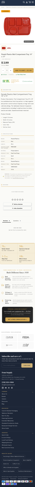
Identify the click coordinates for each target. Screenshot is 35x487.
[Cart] (29, 2)
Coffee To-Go (16, 464)
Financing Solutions (7, 418)
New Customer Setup (8, 447)
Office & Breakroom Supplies (11, 467)
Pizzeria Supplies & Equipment (11, 460)
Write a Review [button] (18, 204)
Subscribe (27, 365)
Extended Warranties (8, 420)
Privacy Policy (5, 478)
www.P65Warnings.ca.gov (18, 178)
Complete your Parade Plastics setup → (15, 81)
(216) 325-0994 (8, 382)
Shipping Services (7, 442)
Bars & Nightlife (27, 460)
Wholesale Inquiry (7, 445)
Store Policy (13, 478)
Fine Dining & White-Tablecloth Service (13, 456)
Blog (3, 404)
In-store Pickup (6, 437)
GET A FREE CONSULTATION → (17, 319)
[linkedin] (3, 388)
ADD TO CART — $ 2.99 (23, 70)
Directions (5, 401)
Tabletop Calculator (7, 413)
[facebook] (9, 388)
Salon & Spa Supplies (9, 471)
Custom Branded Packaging (10, 410)
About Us (4, 394)
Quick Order (5, 435)
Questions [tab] (16, 220)
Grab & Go (6, 464)
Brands (4, 396)
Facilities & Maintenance (25, 471)
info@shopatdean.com (8, 385)
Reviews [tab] (5, 220)
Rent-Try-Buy (5, 415)
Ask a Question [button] (18, 208)
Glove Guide (5, 428)
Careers (4, 399)
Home (2, 7)
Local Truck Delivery (7, 440)
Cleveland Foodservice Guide (10, 423)
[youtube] (6, 388)
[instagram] (12, 388)
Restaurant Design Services (9, 425)
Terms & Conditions (23, 478)
